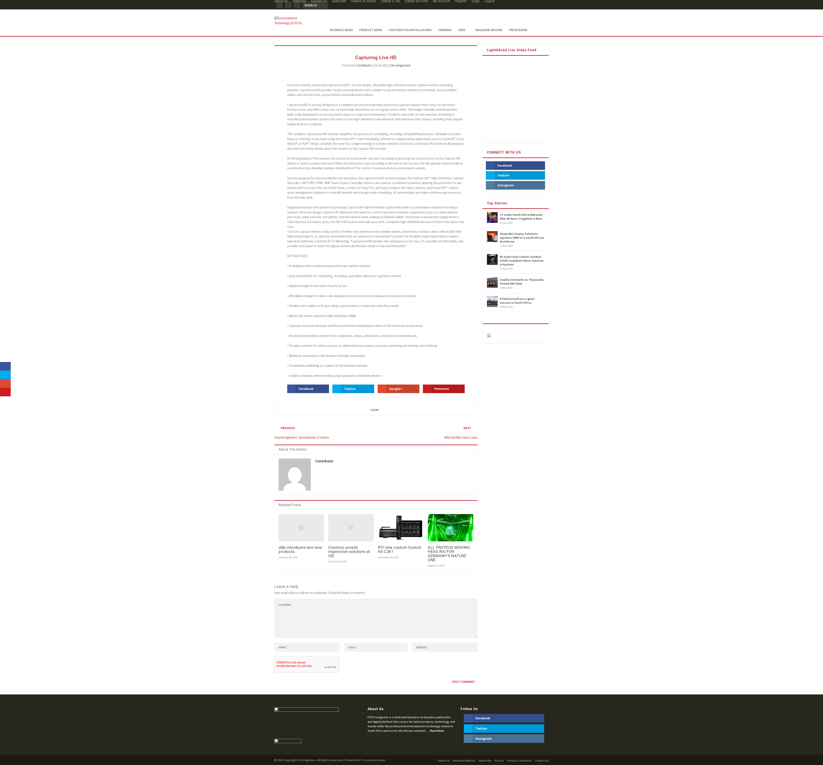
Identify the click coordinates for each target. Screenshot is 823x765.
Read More (437, 731)
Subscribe (484, 760)
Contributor (364, 65)
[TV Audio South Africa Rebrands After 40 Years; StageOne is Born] (492, 217)
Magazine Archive (489, 30)
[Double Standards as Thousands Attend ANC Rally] (492, 282)
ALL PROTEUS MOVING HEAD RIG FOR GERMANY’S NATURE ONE (449, 553)
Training (445, 30)
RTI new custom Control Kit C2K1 (399, 549)
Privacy (499, 760)
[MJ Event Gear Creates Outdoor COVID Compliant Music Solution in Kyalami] (492, 259)
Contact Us (542, 760)
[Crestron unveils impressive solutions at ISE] (351, 527)
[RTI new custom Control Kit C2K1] (401, 527)
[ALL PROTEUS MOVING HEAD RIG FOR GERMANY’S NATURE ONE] (450, 527)
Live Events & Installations (410, 30)
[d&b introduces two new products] (301, 527)
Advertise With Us (464, 760)
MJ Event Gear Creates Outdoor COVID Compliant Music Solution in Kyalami (522, 260)
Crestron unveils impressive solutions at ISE (349, 551)
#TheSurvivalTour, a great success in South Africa (517, 301)
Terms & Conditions (519, 760)
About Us (444, 760)
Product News (370, 30)
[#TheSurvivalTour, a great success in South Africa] (492, 301)
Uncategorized (400, 65)
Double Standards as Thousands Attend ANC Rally (522, 281)
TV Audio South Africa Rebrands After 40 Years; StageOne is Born (521, 216)
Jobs (461, 30)
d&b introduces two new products (300, 549)
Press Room (518, 30)
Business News (341, 30)
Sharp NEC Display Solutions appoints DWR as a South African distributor (522, 237)
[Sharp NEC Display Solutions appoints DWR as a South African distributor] (492, 236)
